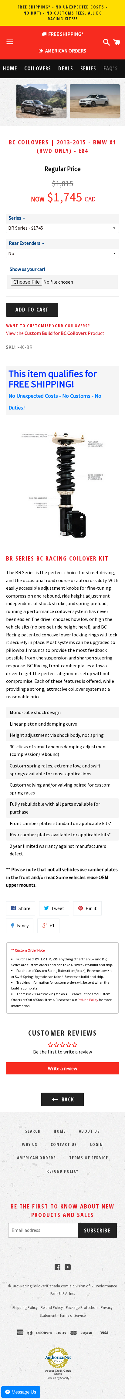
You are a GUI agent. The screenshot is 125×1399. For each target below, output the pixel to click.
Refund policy (62, 1171)
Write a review (62, 1068)
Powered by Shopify (58, 1378)
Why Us (29, 1144)
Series (88, 68)
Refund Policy (88, 999)
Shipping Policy (25, 1307)
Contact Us (64, 1144)
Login (96, 1144)
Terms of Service (88, 1158)
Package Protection (82, 1307)
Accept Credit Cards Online (58, 1372)
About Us (89, 1131)
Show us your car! (27, 269)
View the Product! (56, 333)
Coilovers (37, 68)
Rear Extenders (24, 243)
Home (10, 68)
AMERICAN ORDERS (64, 51)
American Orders (36, 1158)
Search (33, 1131)
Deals (65, 68)
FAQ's (110, 68)
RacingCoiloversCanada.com (44, 1285)
